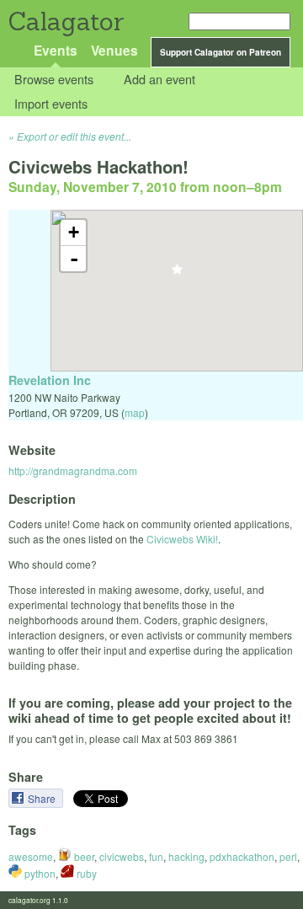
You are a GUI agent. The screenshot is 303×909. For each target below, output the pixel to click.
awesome (30, 856)
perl (288, 856)
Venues (114, 50)
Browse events (53, 79)
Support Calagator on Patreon (220, 52)
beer (83, 856)
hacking (186, 856)
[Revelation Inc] (177, 274)
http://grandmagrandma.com (72, 470)
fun (156, 856)
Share (43, 798)
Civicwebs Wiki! (182, 539)
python (39, 873)
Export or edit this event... (74, 136)
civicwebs (121, 856)
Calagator (65, 21)
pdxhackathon (242, 856)
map (135, 412)
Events (55, 50)
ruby (85, 873)
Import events (51, 103)
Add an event (159, 79)
